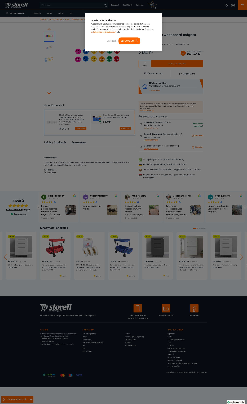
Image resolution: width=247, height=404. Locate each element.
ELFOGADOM (127, 41)
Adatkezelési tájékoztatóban (103, 32)
